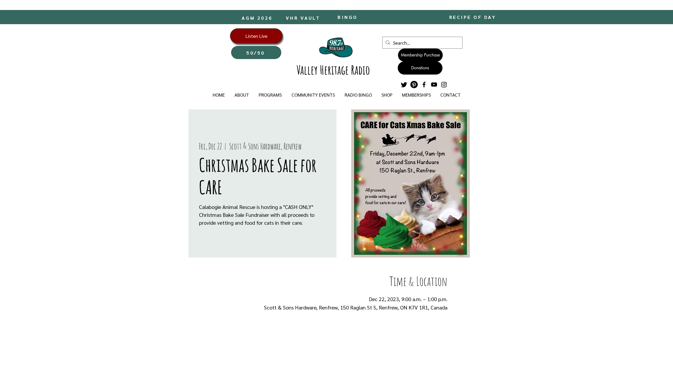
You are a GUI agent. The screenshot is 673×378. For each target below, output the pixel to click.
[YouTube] (434, 84)
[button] (242, 94)
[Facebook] (424, 84)
